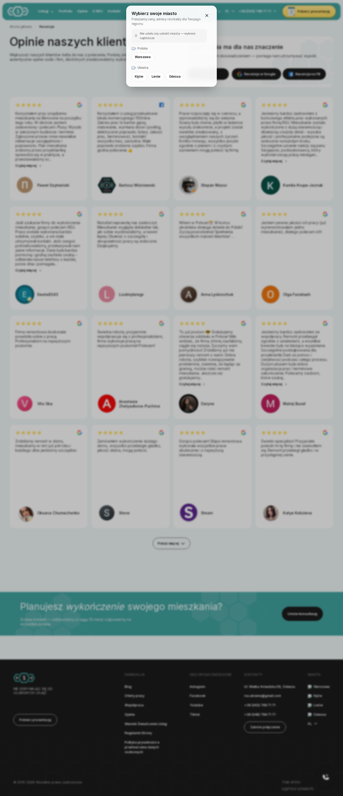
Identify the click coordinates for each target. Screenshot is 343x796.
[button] (207, 15)
